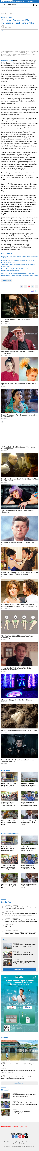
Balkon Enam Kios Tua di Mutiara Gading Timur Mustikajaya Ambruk (19, 257)
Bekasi (3, 17)
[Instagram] (19, 1136)
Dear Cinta (8, 926)
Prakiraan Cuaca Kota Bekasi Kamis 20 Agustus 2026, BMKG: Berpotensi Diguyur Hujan (24, 962)
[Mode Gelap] (34, 4)
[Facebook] (13, 1136)
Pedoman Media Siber (19, 1144)
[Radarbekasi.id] (19, 1134)
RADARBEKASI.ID (7, 61)
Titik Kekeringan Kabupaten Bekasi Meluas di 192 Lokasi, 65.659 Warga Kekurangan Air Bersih (18, 1077)
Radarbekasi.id (10, 5)
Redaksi (24, 1142)
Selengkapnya (18, 969)
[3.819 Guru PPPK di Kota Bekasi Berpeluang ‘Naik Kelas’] (9, 814)
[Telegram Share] (32, 286)
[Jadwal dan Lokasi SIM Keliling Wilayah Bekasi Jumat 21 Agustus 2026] (9, 796)
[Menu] (2, 4)
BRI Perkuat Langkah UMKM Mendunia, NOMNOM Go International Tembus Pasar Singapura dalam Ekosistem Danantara (21, 914)
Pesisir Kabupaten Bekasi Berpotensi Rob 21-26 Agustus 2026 (18, 1064)
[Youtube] (23, 1136)
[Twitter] (16, 1136)
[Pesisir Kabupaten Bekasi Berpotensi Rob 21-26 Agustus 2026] (19, 1050)
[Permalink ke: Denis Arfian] (2, 26)
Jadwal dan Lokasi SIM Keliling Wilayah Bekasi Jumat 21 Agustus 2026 (18, 265)
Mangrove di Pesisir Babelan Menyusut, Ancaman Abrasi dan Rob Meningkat (18, 1071)
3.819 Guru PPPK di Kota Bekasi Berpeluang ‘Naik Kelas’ (18, 273)
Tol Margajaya (6, 280)
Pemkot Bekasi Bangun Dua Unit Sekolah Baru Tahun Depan (19, 276)
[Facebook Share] (21, 286)
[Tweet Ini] (25, 286)
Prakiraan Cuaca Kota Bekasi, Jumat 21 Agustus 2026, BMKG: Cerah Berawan (17, 261)
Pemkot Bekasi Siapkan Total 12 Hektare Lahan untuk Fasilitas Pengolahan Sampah (17, 269)
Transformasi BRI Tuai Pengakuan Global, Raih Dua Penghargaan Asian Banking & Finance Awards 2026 (21, 920)
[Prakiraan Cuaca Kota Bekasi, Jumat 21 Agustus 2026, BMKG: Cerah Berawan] (29, 777)
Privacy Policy (16, 1142)
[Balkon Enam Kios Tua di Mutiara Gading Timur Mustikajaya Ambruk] (9, 777)
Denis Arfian (8, 26)
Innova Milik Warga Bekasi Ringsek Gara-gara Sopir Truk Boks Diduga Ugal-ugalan (21, 907)
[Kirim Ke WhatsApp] (36, 286)
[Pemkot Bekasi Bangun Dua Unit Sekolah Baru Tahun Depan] (29, 814)
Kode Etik (7, 1142)
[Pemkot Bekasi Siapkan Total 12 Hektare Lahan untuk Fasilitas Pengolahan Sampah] (29, 796)
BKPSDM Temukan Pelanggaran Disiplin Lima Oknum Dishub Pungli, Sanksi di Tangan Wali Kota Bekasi (21, 932)
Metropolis (9, 17)
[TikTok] (26, 1136)
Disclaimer (32, 1142)
